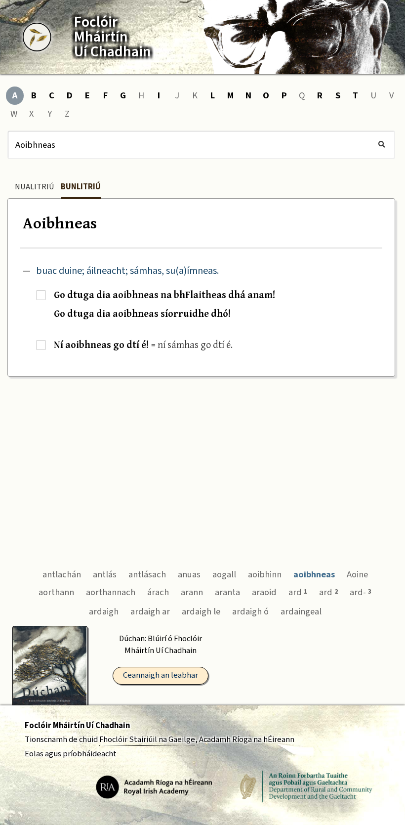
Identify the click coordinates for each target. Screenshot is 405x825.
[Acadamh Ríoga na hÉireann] (154, 786)
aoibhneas (314, 574)
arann (192, 592)
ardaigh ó (250, 611)
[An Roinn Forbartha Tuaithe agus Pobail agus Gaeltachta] (306, 786)
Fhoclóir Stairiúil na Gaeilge (147, 739)
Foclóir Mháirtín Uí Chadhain (77, 726)
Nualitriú (34, 187)
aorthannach (110, 592)
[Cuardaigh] (381, 145)
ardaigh (104, 611)
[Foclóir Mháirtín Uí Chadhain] (37, 37)
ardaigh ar (150, 611)
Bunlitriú (81, 187)
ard (297, 592)
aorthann (56, 592)
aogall (224, 574)
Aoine (357, 574)
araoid (264, 592)
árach (158, 592)
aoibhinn (265, 574)
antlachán (61, 574)
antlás (105, 574)
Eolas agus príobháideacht (71, 754)
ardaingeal (301, 611)
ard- (360, 592)
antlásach (147, 574)
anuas (189, 574)
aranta (227, 592)
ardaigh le (201, 611)
